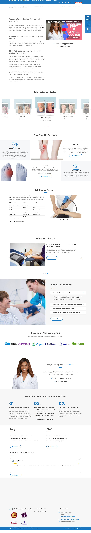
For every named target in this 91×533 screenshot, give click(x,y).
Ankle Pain (25, 202)
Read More (15, 446)
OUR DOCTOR (35, 7)
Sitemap (36, 528)
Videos (74, 7)
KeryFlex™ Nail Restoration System (16, 221)
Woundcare (25, 216)
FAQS (63, 7)
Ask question (55, 318)
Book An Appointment (64, 40)
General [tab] (52, 288)
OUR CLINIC (42, 7)
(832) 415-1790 (14, 0)
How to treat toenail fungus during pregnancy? (55, 441)
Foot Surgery (25, 209)
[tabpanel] (45, 256)
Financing (68, 7)
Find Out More (75, 155)
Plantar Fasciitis (26, 214)
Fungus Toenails (36, 209)
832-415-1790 (65, 47)
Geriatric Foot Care (13, 212)
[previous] (9, 258)
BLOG (79, 7)
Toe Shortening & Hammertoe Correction (17, 219)
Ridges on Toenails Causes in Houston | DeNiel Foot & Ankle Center (24, 441)
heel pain (42, 27)
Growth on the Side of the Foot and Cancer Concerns (57, 435)
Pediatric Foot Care (13, 214)
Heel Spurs (25, 212)
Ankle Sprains (36, 202)
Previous (45, 206)
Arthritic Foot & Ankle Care (14, 205)
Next (83, 206)
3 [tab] (47, 273)
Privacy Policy (30, 528)
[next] (81, 258)
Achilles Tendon (12, 202)
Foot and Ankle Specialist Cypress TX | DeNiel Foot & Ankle (22, 435)
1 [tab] (43, 273)
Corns (10, 207)
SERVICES (58, 7)
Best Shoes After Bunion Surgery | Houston (19, 438)
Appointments (50, 7)
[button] (79, 460)
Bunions (35, 205)
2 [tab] (45, 273)
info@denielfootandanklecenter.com (49, 0)
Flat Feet (35, 207)
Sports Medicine (36, 214)
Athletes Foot (25, 205)
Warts (10, 216)
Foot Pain (11, 209)
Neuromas (35, 212)
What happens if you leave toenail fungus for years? (56, 438)
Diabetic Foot (25, 207)
